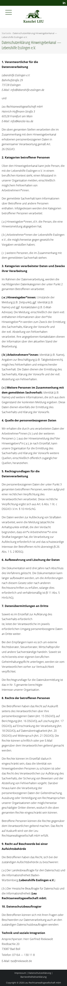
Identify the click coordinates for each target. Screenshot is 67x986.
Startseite (6, 33)
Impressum (20, 972)
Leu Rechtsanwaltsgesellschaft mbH (42, 982)
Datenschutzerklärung (39, 972)
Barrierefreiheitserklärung (33, 976)
